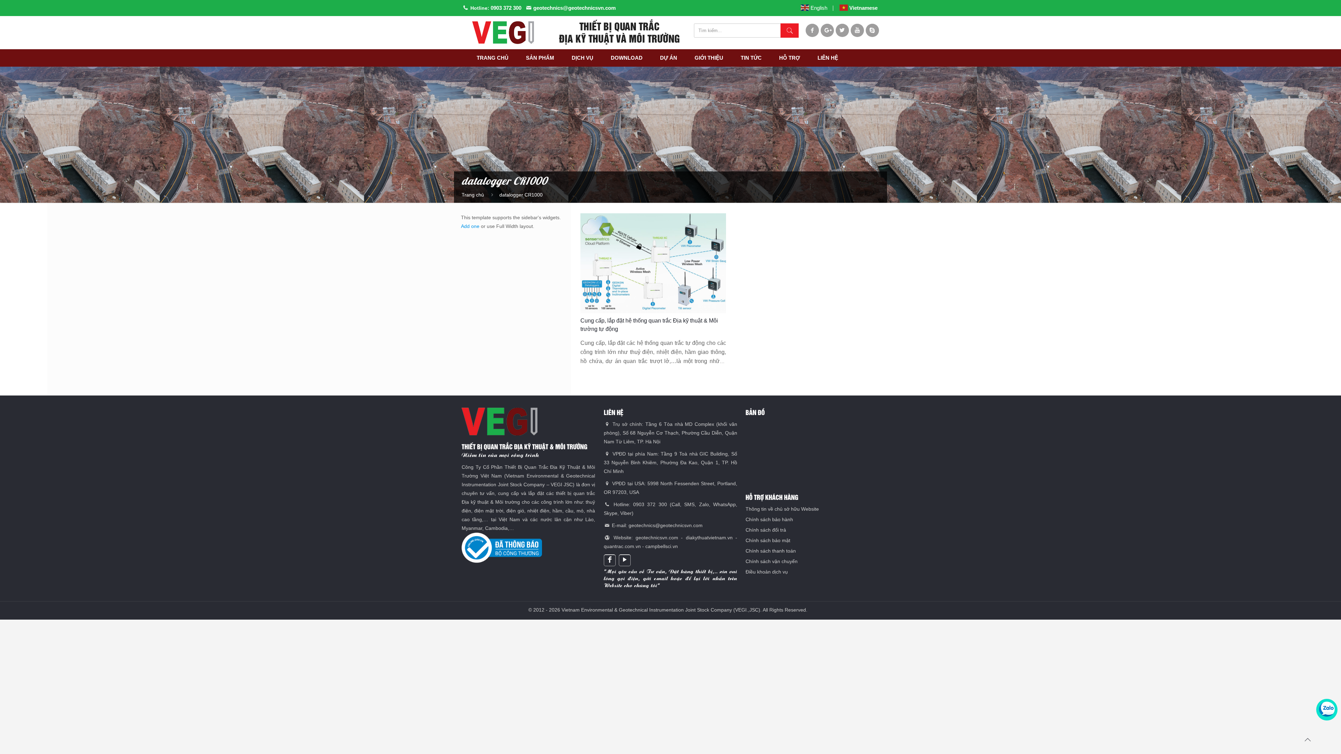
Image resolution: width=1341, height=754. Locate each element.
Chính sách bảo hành (769, 519)
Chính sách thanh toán (771, 551)
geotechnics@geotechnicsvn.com (574, 8)
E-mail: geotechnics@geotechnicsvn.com (656, 525)
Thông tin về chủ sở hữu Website (782, 509)
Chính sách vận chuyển (772, 561)
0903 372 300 (506, 8)
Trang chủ (473, 195)
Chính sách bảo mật (768, 540)
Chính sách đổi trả (766, 530)
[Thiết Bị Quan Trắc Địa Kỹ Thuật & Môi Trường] (503, 32)
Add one (470, 226)
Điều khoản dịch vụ (767, 572)
